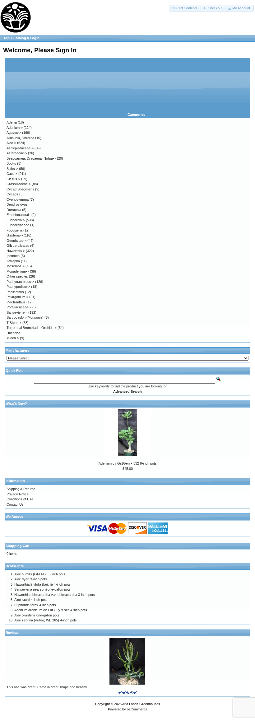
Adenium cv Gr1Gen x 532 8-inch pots (128, 463)
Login (34, 38)
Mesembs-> (16, 266)
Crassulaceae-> (19, 184)
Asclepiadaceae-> (20, 148)
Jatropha (13, 261)
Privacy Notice (18, 494)
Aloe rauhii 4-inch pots (31, 600)
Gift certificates (18, 245)
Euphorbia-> (16, 220)
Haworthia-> (16, 251)
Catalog (19, 38)
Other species (17, 276)
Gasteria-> (15, 235)
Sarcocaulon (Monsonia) (25, 317)
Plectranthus (16, 302)
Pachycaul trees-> (20, 281)
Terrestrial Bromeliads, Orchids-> (32, 328)
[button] (185, 8)
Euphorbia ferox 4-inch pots (35, 605)
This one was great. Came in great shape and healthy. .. (48, 687)
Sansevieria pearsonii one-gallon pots (42, 589)
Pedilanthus (15, 292)
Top (6, 38)
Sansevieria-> (17, 312)
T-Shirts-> (14, 323)
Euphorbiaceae (18, 225)
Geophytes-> (16, 240)
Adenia (12, 122)
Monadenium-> (18, 271)
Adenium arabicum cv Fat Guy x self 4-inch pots (50, 610)
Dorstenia (14, 210)
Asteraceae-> (17, 153)
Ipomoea (13, 256)
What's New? (16, 403)
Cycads (12, 194)
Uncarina (13, 333)
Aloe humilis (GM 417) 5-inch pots (39, 574)
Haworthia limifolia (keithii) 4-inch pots (42, 584)
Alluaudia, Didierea (20, 138)
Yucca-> (13, 338)
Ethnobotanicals (18, 215)
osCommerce (137, 709)
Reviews (12, 632)
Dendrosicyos (17, 204)
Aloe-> (11, 143)
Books (11, 163)
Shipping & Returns (21, 489)
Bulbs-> (12, 169)
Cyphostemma (18, 199)
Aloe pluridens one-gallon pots (36, 615)
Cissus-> (13, 179)
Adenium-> (15, 127)
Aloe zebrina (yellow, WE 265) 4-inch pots (45, 620)
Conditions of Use (20, 499)
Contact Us (15, 504)
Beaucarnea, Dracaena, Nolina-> (31, 158)
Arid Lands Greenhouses (141, 704)
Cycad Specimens (20, 189)
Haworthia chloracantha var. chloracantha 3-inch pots (54, 595)
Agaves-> (14, 132)
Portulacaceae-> (19, 307)
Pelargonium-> (17, 297)
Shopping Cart (18, 546)
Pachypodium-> (18, 286)
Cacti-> (12, 174)
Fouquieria (14, 230)
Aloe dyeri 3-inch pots (30, 579)
